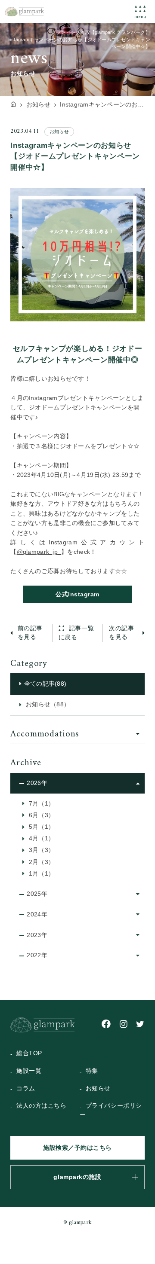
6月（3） (41, 815)
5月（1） (41, 827)
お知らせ (98, 1088)
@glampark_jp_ (39, 552)
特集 (92, 1071)
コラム (25, 1088)
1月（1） (41, 873)
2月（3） (41, 862)
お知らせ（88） (47, 704)
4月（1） (41, 838)
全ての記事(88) (45, 684)
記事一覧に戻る (76, 633)
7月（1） (41, 803)
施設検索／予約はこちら (77, 1148)
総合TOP (29, 1053)
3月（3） (41, 850)
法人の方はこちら (41, 1105)
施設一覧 (28, 1071)
